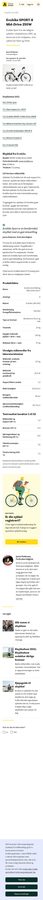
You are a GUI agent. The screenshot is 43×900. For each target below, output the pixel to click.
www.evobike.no (26, 161)
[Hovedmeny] (38, 4)
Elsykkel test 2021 (11, 12)
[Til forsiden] (5, 4)
